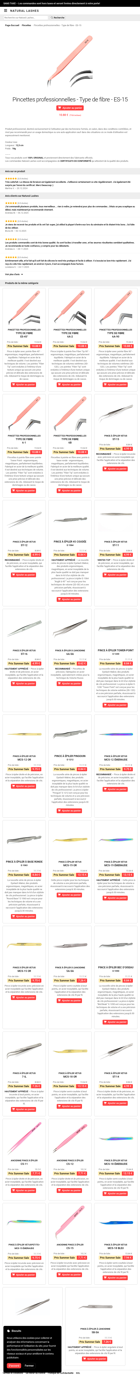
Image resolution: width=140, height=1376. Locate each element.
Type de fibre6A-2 (70, 333)
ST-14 (115, 1075)
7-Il (24, 1075)
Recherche (58, 17)
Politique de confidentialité (60, 1373)
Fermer (29, 1365)
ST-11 (115, 543)
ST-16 (24, 652)
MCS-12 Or (24, 758)
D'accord (14, 1365)
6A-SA (70, 652)
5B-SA (95, 1331)
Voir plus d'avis (13, 274)
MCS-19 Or (70, 864)
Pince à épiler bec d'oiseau (116, 969)
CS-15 (70, 1246)
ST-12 (24, 543)
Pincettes (26, 25)
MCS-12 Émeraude (115, 758)
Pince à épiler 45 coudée (70, 543)
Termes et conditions (13, 1373)
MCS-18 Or (70, 1075)
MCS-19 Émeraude (115, 864)
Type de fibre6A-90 (115, 333)
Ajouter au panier (71, 107)
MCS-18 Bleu (115, 1246)
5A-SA (70, 969)
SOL (78, 1373)
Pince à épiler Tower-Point (116, 652)
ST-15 (115, 437)
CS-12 (70, 1162)
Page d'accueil (12, 25)
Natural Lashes (24, 10)
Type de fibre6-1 (24, 439)
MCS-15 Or (24, 969)
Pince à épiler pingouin (70, 758)
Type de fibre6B (70, 439)
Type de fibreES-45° (24, 333)
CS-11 (24, 1162)
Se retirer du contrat (35, 1373)
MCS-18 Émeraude (115, 1162)
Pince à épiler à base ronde (24, 863)
